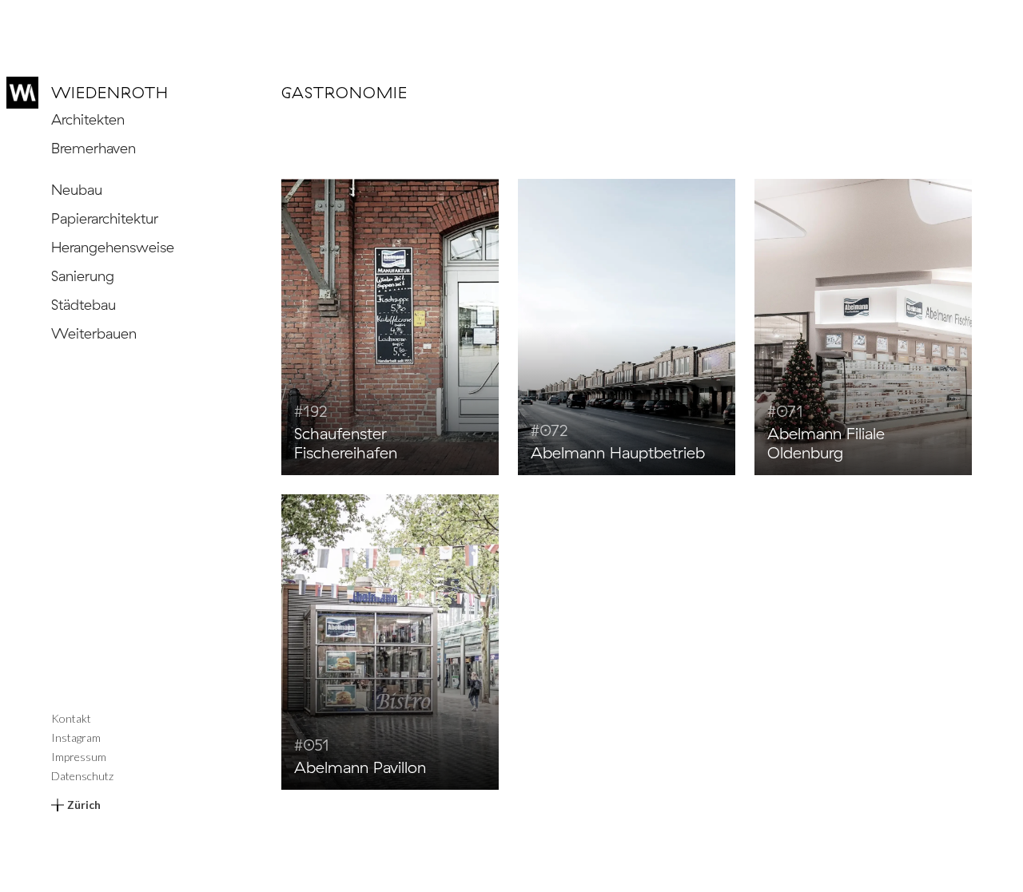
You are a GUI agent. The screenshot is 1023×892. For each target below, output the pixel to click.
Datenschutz (82, 776)
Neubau (76, 189)
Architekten (88, 119)
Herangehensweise (112, 247)
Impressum (78, 756)
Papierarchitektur (104, 218)
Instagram (76, 737)
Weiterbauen (94, 333)
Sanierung (82, 276)
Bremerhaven (93, 148)
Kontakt (71, 718)
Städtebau (83, 304)
